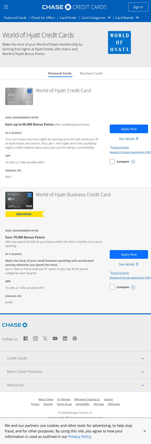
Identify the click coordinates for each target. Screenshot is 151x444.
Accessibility (83, 404)
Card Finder (69, 17)
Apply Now (134, 129)
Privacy (35, 404)
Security (48, 404)
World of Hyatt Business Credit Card (73, 194)
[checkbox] (119, 161)
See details (129, 138)
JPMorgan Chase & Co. (87, 399)
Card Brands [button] (128, 17)
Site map (99, 404)
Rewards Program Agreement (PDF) (130, 152)
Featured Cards (16, 17)
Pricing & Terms (120, 147)
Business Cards (91, 73)
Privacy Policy (79, 436)
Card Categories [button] (97, 17)
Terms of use (64, 404)
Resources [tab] (79, 384)
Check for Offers (44, 17)
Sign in (140, 7)
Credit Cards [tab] (79, 358)
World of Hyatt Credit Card (63, 90)
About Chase (45, 399)
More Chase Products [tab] (79, 371)
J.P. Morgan (63, 399)
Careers (108, 399)
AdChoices (114, 404)
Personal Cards (60, 73)
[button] (144, 431)
